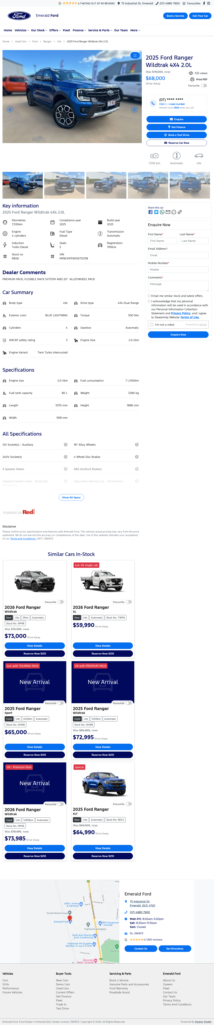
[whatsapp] (162, 212)
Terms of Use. (189, 317)
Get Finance (178, 127)
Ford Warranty (119, 988)
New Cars (62, 980)
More (133, 30)
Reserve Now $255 (35, 653)
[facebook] (150, 212)
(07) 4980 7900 (170, 3)
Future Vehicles (12, 992)
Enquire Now (178, 334)
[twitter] (156, 212)
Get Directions (174, 948)
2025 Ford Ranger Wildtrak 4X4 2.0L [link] (87, 41)
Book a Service (119, 980)
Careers (168, 984)
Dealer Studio (203, 1021)
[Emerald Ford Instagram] (209, 3)
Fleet (66, 30)
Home (8, 30)
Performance (11, 988)
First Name (155, 234)
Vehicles (20, 30)
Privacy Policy (180, 313)
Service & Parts (99, 30)
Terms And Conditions (177, 1004)
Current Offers (65, 992)
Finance (78, 30)
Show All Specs (71, 497)
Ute (59, 41)
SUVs (6, 984)
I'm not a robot (164, 324)
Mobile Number (159, 263)
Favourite (194, 85)
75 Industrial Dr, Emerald (137, 3)
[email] (168, 212)
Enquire (178, 119)
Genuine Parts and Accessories (129, 984)
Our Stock (38, 30)
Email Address (158, 249)
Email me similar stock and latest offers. (177, 296)
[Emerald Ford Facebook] (204, 3)
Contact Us (140, 948)
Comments (155, 277)
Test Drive (62, 1008)
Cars (5, 980)
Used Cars (21, 41)
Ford (35, 41)
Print (201, 79)
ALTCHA (203, 324)
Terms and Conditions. (23, 538)
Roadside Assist (120, 992)
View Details (34, 645)
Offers (53, 30)
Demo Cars (63, 984)
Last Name (187, 234)
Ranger (47, 41)
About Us (169, 980)
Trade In (61, 1004)
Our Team (121, 30)
